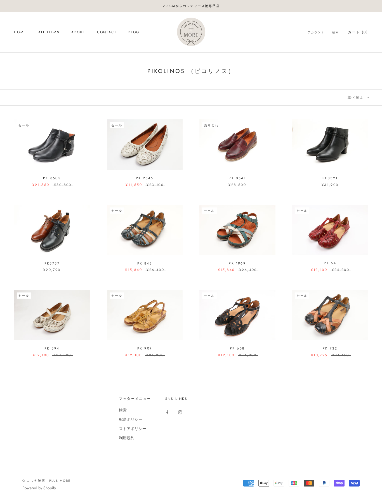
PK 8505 (52, 178)
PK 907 (144, 348)
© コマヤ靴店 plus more (46, 480)
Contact (107, 32)
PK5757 (52, 263)
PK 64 (330, 263)
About (78, 32)
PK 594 (51, 348)
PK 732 (330, 348)
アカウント (316, 32)
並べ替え (357, 97)
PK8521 (330, 178)
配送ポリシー (130, 419)
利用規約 (127, 438)
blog (134, 32)
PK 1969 (237, 263)
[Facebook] (167, 412)
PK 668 (237, 348)
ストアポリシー (132, 428)
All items (49, 32)
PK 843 (144, 263)
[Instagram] (180, 412)
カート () (358, 32)
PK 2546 (145, 178)
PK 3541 (237, 178)
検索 (335, 32)
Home (20, 32)
